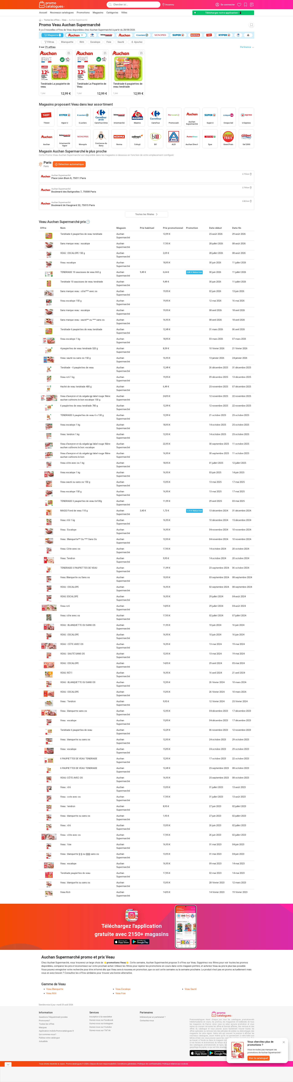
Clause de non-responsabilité (103, 1064)
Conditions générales (126, 1064)
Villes (124, 12)
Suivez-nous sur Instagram (101, 1023)
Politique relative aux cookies (175, 1064)
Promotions (83, 12)
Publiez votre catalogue (49, 1038)
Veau (64, 20)
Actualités (43, 1041)
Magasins (98, 12)
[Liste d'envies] (251, 4)
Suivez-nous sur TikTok (100, 1030)
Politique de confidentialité (149, 1064)
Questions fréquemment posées (53, 1017)
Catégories (112, 12)
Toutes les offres (52, 20)
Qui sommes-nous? (47, 1034)
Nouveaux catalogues (62, 12)
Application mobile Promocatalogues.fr (56, 1031)
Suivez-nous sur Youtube (100, 1027)
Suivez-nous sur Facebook (101, 1020)
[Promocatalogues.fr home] (52, 4)
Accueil (43, 12)
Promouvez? (44, 1020)
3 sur (47, 47)
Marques (43, 1027)
